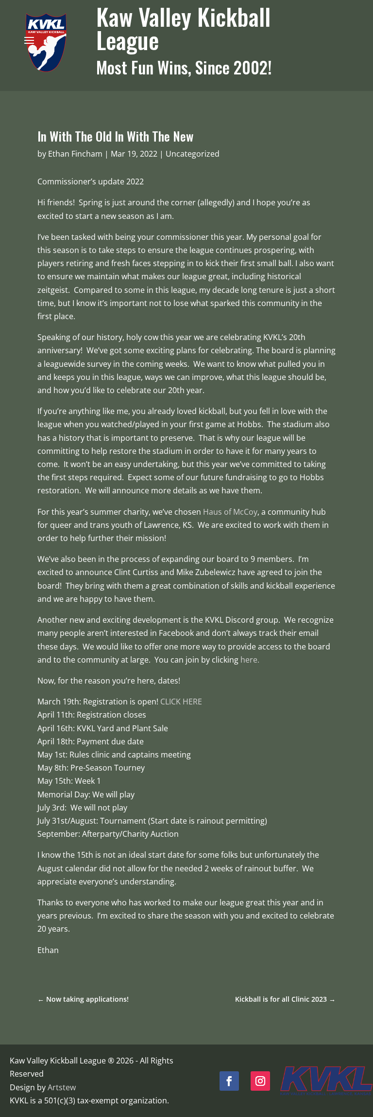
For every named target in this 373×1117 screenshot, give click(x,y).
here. (249, 659)
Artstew (62, 1087)
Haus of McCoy (230, 511)
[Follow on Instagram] (260, 1081)
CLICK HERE (181, 701)
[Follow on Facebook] (229, 1081)
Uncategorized (193, 153)
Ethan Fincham (75, 153)
